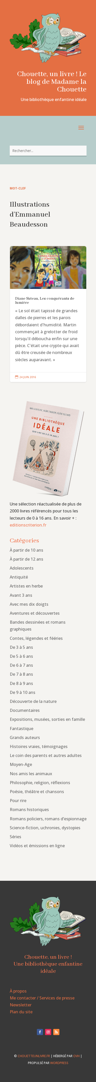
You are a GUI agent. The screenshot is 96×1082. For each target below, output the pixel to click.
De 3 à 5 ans (21, 647)
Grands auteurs (25, 737)
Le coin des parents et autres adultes (46, 755)
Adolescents (22, 568)
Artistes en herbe (26, 586)
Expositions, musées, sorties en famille (47, 719)
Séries (15, 837)
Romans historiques (29, 809)
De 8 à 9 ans (21, 683)
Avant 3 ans (21, 595)
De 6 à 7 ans (21, 665)
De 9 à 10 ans (22, 692)
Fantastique (21, 728)
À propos (18, 991)
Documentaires (25, 710)
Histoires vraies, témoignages (39, 746)
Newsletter (20, 1005)
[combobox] (48, 151)
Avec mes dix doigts (29, 604)
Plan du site (21, 1012)
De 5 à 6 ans (21, 656)
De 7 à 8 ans (21, 674)
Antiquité (19, 577)
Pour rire (18, 800)
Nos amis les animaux (31, 773)
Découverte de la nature (33, 701)
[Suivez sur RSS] (56, 1032)
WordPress (59, 1063)
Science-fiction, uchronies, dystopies (45, 828)
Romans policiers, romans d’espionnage (48, 819)
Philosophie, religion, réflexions (40, 782)
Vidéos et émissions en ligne (37, 845)
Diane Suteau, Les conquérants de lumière (48, 314)
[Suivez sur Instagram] (48, 1032)
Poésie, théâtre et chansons (37, 791)
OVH (76, 1056)
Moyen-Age (21, 764)
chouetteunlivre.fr (34, 1056)
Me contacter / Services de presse (42, 998)
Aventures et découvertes (35, 613)
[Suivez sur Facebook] (40, 1032)
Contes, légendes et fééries (36, 638)
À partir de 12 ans (26, 559)
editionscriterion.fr (28, 525)
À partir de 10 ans (26, 550)
